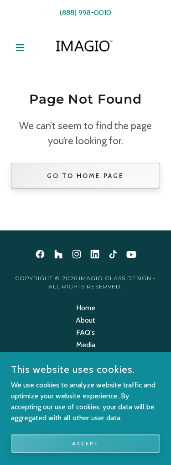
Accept (85, 443)
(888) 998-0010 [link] (85, 12)
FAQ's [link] (85, 332)
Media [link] (85, 344)
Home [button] (85, 307)
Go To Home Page (85, 176)
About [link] (85, 320)
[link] (85, 47)
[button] (22, 47)
